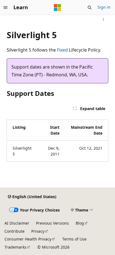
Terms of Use (74, 239)
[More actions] (103, 19)
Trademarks (15, 247)
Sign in (104, 7)
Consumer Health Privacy (27, 239)
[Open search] (89, 8)
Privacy (37, 231)
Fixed (62, 50)
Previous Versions (52, 223)
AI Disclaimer (16, 223)
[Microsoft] (57, 7)
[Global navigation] (5, 8)
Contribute (14, 231)
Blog (80, 223)
